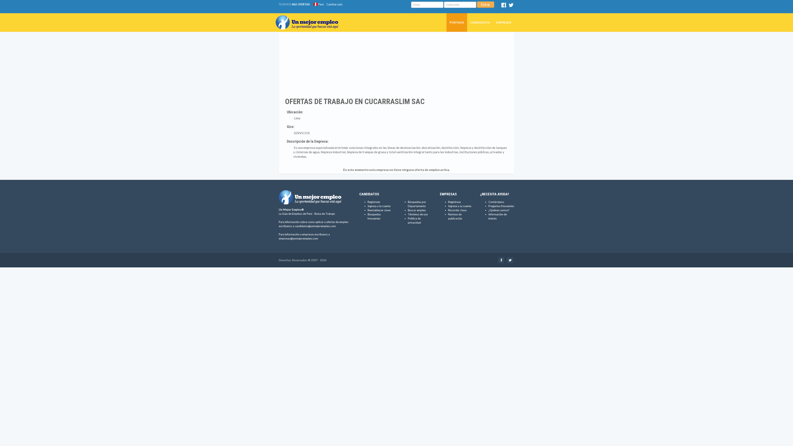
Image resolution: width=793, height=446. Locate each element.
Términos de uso (418, 214)
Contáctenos (496, 202)
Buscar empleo (417, 210)
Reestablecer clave (379, 210)
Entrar (485, 4)
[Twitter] (511, 6)
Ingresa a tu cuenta (379, 206)
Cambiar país (334, 4)
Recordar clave (457, 210)
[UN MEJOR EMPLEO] (309, 18)
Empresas (503, 22)
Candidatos (480, 22)
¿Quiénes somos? (498, 210)
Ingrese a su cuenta (459, 206)
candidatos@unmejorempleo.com (315, 226)
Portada (457, 22)
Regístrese (454, 202)
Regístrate (374, 202)
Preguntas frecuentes (501, 206)
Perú (321, 4)
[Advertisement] (396, 65)
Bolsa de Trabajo (325, 213)
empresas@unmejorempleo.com (298, 238)
